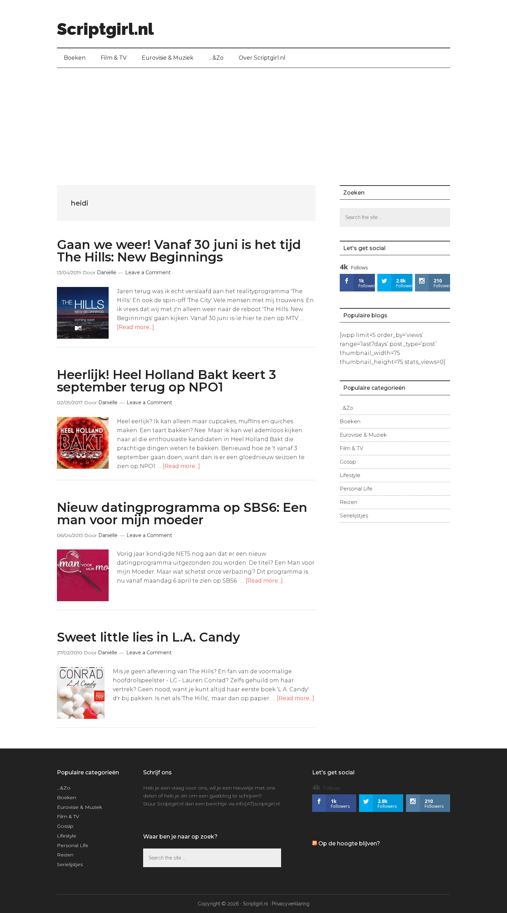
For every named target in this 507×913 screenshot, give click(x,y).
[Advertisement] (253, 119)
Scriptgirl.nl (105, 29)
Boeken (350, 421)
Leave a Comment (148, 272)
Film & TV (351, 448)
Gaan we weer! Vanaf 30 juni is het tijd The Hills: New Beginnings (179, 251)
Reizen (348, 502)
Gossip (348, 461)
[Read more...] (135, 327)
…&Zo (346, 408)
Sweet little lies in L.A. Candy (148, 637)
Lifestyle (350, 475)
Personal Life (356, 488)
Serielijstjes (354, 515)
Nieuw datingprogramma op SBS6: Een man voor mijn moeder (182, 513)
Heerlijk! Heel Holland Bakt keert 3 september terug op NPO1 (166, 381)
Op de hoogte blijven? (349, 843)
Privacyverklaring (290, 903)
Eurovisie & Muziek (363, 434)
